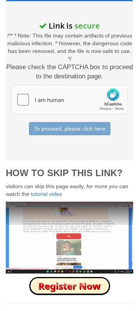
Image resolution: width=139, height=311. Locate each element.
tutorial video (46, 194)
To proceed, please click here (69, 129)
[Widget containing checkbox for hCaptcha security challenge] (69, 99)
